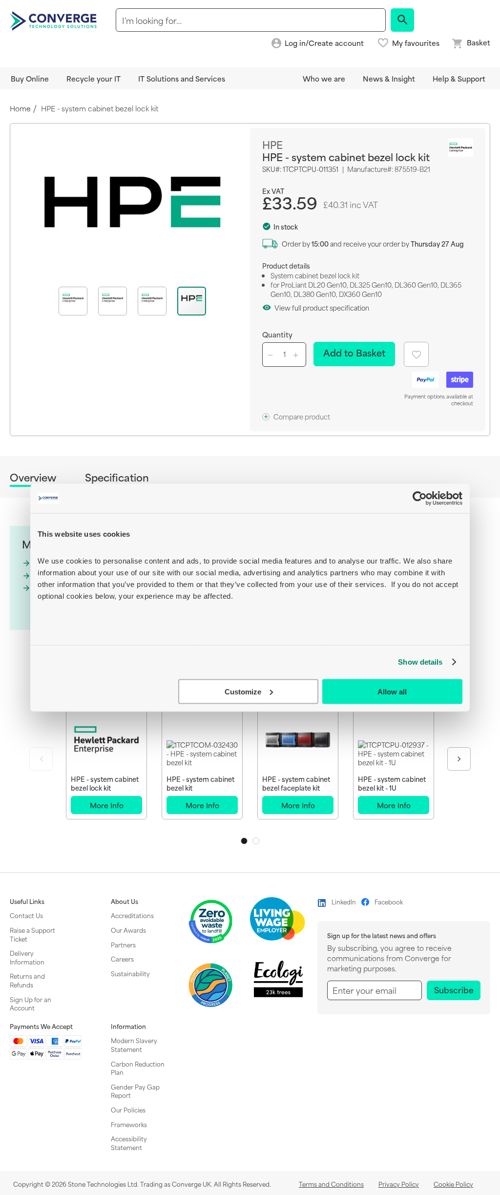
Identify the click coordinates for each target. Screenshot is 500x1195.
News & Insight (389, 78)
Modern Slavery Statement (134, 1044)
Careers (122, 959)
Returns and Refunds (27, 980)
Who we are (324, 78)
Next (459, 759)
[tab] (33, 479)
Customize (243, 691)
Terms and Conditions (331, 1184)
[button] (78, 301)
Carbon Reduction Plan (138, 1068)
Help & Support (459, 78)
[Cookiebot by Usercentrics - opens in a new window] (419, 498)
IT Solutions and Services (181, 78)
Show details (420, 662)
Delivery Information (27, 957)
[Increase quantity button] (297, 354)
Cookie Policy (453, 1184)
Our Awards (128, 930)
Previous (41, 759)
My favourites (415, 43)
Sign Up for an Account (30, 1003)
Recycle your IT (93, 78)
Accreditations (132, 915)
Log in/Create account (324, 43)
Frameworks (129, 1124)
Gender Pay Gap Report (135, 1091)
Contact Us (26, 915)
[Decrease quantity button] (272, 354)
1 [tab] (244, 841)
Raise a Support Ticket (32, 934)
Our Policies (128, 1109)
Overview (33, 478)
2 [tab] (255, 841)
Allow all (392, 691)
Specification (117, 477)
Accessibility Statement (129, 1142)
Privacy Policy (398, 1184)
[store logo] (55, 20)
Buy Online (30, 78)
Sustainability (130, 973)
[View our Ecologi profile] (278, 979)
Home (20, 109)
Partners (123, 944)
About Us (124, 901)
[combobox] (251, 20)
